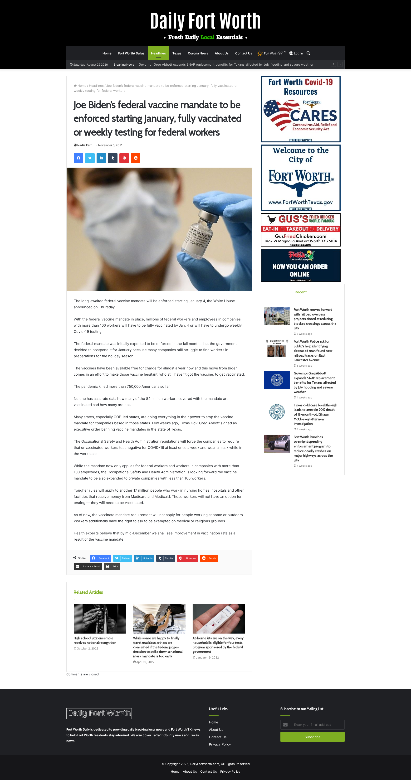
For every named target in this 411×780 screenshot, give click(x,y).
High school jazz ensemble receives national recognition (95, 640)
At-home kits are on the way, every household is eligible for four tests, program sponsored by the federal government (218, 645)
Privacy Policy (220, 744)
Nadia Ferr (84, 145)
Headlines (158, 53)
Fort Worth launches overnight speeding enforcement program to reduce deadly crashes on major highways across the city (313, 448)
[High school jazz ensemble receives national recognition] (100, 619)
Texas (176, 53)
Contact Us (243, 53)
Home (107, 53)
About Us (222, 53)
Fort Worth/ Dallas (131, 53)
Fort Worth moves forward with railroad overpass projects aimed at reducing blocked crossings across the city (315, 318)
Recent (301, 292)
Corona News (198, 53)
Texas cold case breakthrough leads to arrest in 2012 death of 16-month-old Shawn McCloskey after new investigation (229, 64)
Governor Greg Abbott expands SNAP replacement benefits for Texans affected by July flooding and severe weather (315, 382)
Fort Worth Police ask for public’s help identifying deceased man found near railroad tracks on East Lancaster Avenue (313, 350)
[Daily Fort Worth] (205, 26)
